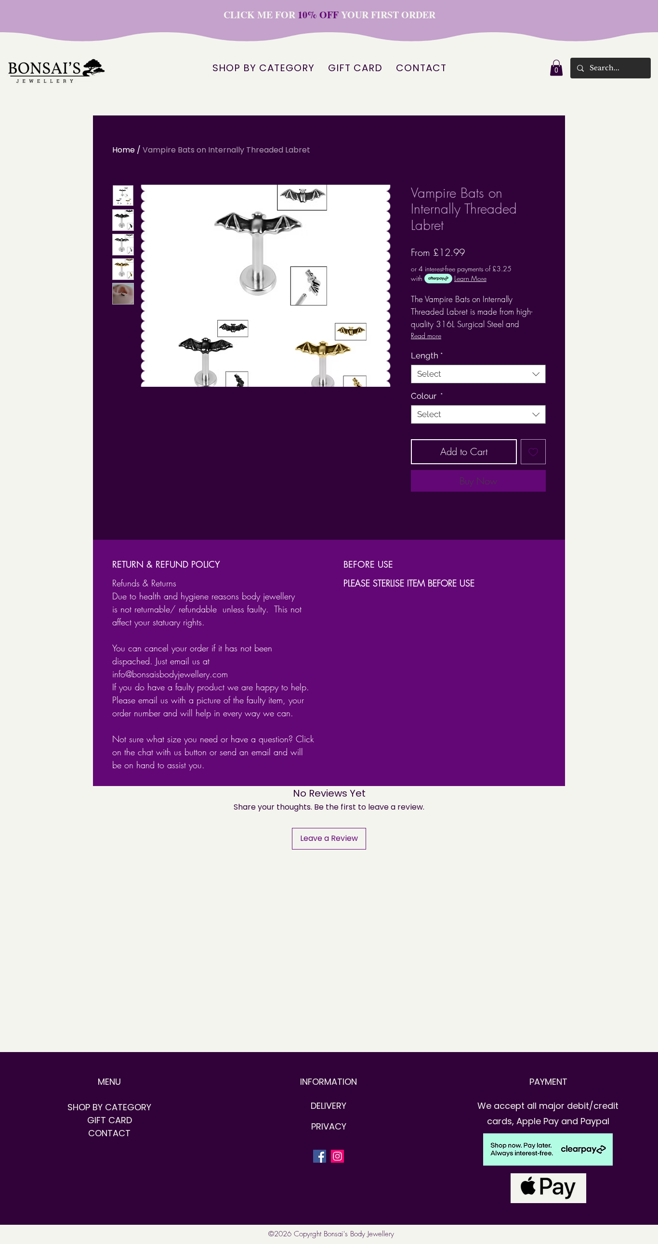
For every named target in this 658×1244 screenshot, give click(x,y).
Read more (426, 335)
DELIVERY (328, 1106)
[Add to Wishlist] (533, 451)
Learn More (470, 278)
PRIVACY (328, 1126)
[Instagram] (337, 1156)
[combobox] (478, 374)
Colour (427, 396)
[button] (556, 68)
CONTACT (109, 1133)
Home (123, 149)
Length (427, 355)
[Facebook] (319, 1156)
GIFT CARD (109, 1120)
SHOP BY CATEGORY (109, 1107)
